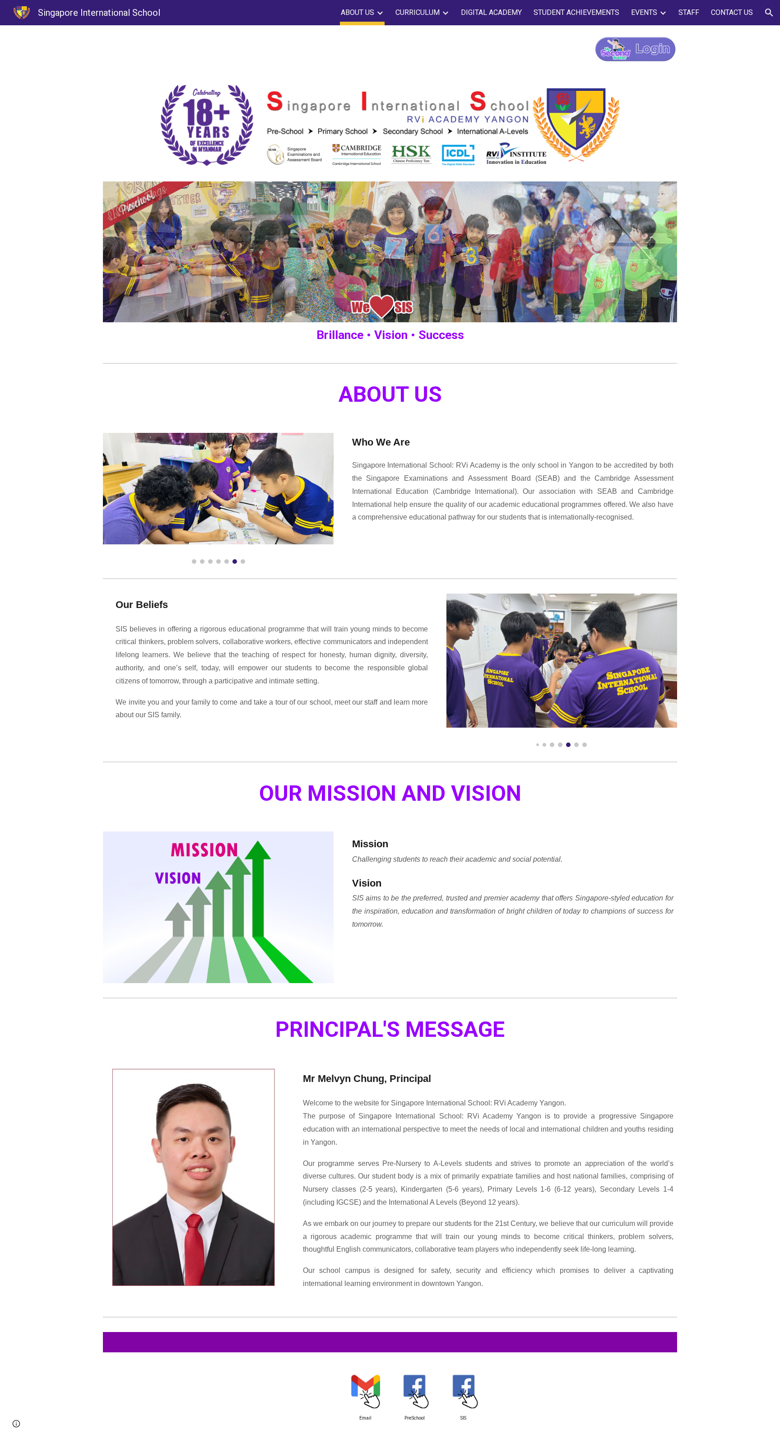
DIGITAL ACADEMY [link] (491, 12)
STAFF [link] (688, 12)
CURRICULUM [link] (417, 12)
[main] (390, 335)
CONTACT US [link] (732, 12)
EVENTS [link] (644, 12)
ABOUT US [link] (357, 12)
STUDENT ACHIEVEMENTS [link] (576, 12)
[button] (769, 12)
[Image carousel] (218, 498)
